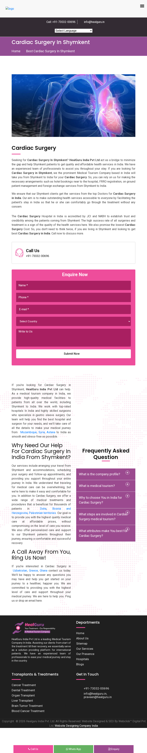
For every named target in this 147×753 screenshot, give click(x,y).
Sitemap (81, 643)
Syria (42, 432)
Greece (33, 570)
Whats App (74, 749)
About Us (82, 638)
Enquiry (114, 749)
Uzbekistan (20, 570)
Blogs (80, 664)
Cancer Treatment (24, 685)
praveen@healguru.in (98, 697)
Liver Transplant (22, 700)
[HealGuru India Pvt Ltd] (35, 627)
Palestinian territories (42, 513)
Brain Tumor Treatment (27, 706)
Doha (43, 508)
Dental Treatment (23, 690)
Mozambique (28, 432)
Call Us (34, 749)
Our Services (84, 648)
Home (16, 51)
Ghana (43, 570)
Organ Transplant (23, 695)
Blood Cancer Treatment (28, 711)
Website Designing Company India (76, 725)
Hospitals (82, 659)
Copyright (8, 721)
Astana (51, 432)
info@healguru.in (94, 22)
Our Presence (85, 654)
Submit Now (72, 353)
